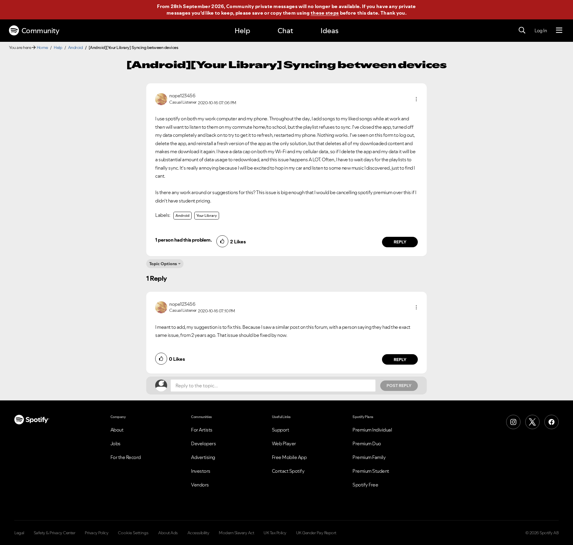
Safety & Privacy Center (55, 532)
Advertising (203, 457)
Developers (203, 443)
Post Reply (399, 386)
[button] (416, 99)
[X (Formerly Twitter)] (532, 422)
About (117, 429)
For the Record (125, 457)
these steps (325, 13)
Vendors (200, 484)
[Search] (522, 30)
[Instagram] (513, 422)
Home (42, 47)
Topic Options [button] (163, 264)
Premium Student (370, 471)
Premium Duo (366, 443)
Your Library (206, 215)
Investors (200, 471)
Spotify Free (365, 484)
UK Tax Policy (275, 532)
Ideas (329, 31)
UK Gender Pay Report (316, 532)
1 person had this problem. (183, 240)
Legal (19, 532)
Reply (400, 242)
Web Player (284, 443)
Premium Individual (372, 429)
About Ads (168, 532)
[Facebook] (551, 422)
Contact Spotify (288, 471)
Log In (541, 30)
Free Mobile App (289, 457)
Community (40, 31)
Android (75, 47)
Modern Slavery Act (236, 532)
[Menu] (559, 30)
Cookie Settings (133, 532)
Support (280, 429)
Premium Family (369, 457)
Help (242, 31)
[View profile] (161, 98)
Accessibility (198, 532)
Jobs (115, 443)
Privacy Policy (96, 532)
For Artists (201, 429)
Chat (285, 31)
